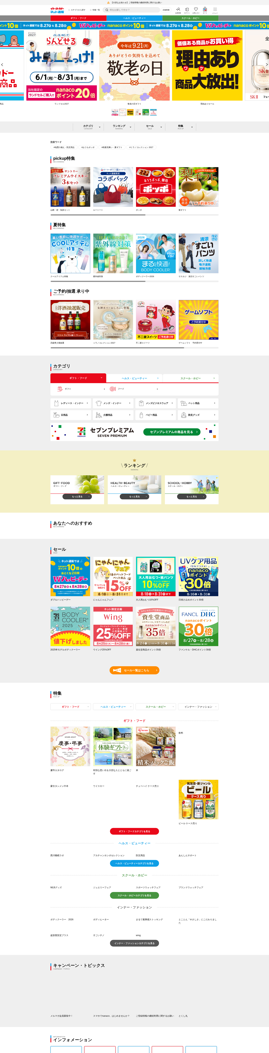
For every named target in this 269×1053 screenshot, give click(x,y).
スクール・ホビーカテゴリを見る (134, 970)
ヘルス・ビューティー (134, 18)
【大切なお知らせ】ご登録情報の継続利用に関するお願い (136, 2)
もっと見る (77, 496)
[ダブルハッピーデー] (134, 25)
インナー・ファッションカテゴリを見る (134, 1018)
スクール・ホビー (191, 18)
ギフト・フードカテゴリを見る (134, 831)
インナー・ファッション (198, 706)
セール (150, 127)
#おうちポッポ (88, 147)
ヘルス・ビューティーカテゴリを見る (134, 901)
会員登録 (178, 13)
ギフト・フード (78, 18)
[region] (134, 191)
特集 (181, 127)
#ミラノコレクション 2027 (141, 147)
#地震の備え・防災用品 (64, 147)
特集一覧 (96, 10)
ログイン (187, 13)
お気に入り (196, 13)
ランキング (119, 127)
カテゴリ (88, 127)
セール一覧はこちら (132, 670)
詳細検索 (166, 10)
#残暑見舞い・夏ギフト (112, 147)
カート (205, 13)
